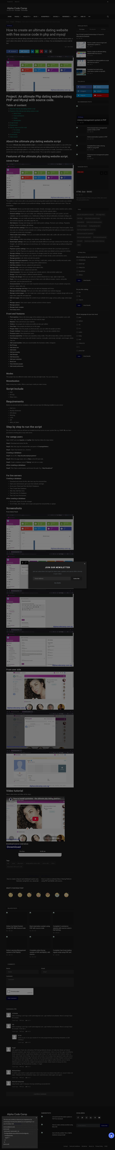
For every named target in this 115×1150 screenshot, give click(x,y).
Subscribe (76, 578)
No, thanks (57, 583)
